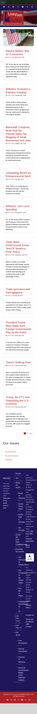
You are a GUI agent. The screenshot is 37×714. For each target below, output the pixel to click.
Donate (18, 473)
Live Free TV (19, 627)
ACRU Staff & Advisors (19, 518)
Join (17, 478)
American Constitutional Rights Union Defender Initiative (19, 674)
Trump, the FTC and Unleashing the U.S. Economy (17, 400)
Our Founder (19, 529)
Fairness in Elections (19, 659)
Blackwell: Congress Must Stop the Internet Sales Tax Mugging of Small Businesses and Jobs (18, 134)
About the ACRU (18, 485)
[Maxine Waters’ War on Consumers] (18, 37)
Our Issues (18, 634)
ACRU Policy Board (19, 506)
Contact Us (30, 615)
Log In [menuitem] (3, 2)
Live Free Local (18, 618)
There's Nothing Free (18, 362)
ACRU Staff (10, 57)
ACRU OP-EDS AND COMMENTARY (19, 539)
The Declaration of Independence (19, 561)
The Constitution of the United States (19, 577)
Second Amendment (19, 650)
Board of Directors (19, 495)
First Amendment (19, 642)
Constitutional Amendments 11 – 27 (19, 606)
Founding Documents (19, 550)
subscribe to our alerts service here (6, 503)
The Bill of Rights (19, 592)
